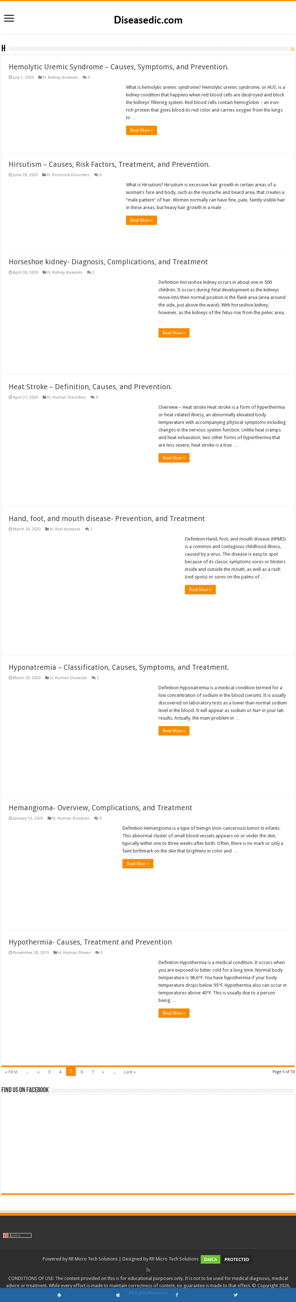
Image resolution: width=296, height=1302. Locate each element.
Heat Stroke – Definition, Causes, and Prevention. (90, 386)
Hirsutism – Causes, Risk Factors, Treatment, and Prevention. (109, 164)
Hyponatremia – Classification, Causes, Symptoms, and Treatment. (119, 667)
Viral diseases (67, 529)
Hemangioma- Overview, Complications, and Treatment (100, 807)
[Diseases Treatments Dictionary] (148, 17)
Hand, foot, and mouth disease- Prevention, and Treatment (107, 518)
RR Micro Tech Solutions (93, 1259)
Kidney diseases (63, 77)
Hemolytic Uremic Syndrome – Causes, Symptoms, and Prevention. (119, 66)
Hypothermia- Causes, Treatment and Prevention (90, 942)
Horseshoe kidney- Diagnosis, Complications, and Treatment (108, 261)
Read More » (141, 130)
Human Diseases (71, 678)
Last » (130, 1072)
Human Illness (77, 952)
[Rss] (148, 1270)
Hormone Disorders (71, 175)
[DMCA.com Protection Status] (227, 1259)
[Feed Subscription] (293, 49)
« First (11, 1072)
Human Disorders (69, 397)
